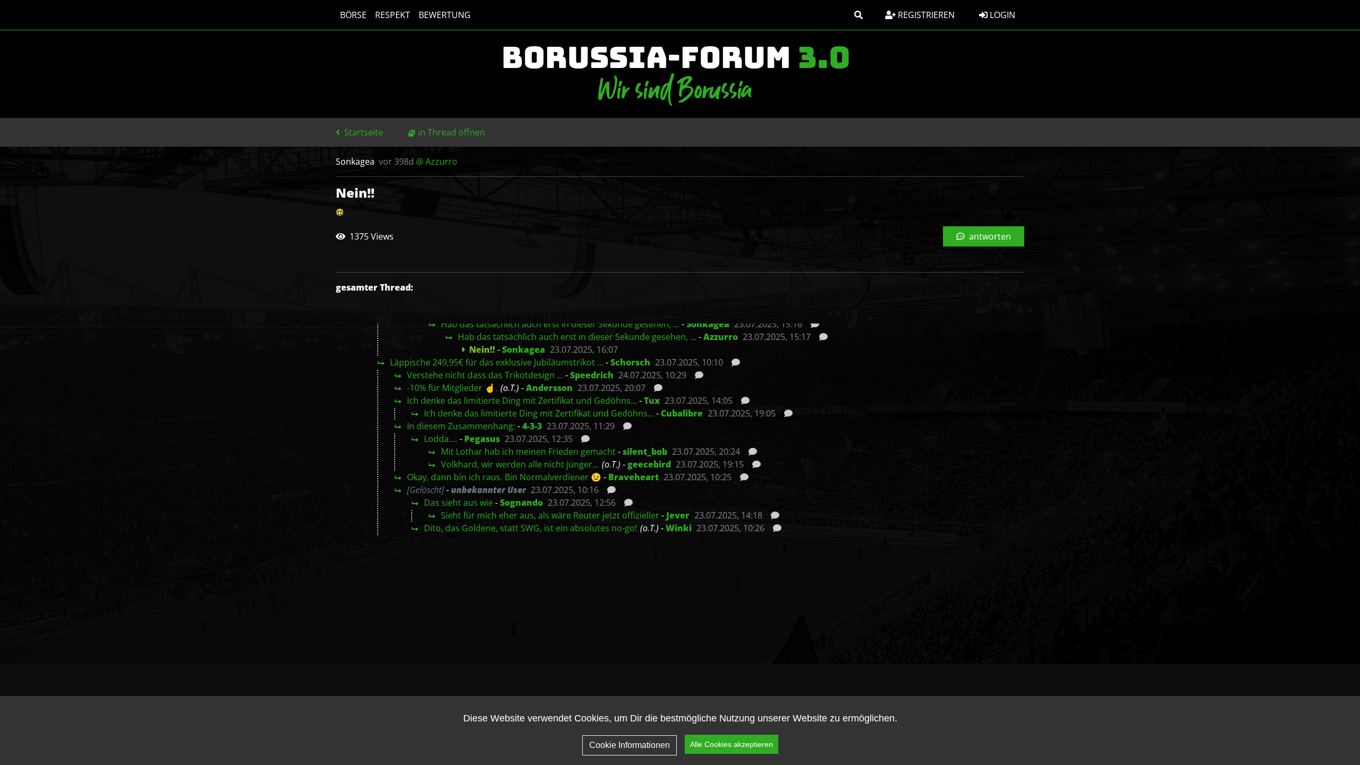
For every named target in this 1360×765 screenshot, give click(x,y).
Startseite (362, 132)
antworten (989, 236)
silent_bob (645, 451)
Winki (679, 528)
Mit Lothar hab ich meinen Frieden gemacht (528, 451)
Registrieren (925, 15)
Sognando (521, 502)
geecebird (649, 464)
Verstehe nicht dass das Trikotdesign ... (485, 375)
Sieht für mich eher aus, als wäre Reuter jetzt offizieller (550, 515)
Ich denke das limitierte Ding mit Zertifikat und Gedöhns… (522, 400)
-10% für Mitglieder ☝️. (452, 388)
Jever (678, 515)
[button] (858, 15)
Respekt (392, 15)
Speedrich (592, 375)
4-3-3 (532, 426)
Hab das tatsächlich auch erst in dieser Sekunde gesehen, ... (560, 324)
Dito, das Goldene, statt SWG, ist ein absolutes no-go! (530, 528)
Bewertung (445, 15)
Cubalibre (682, 413)
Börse (353, 15)
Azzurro (720, 337)
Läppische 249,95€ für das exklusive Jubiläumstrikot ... (497, 362)
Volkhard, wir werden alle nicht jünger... (520, 464)
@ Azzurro (436, 161)
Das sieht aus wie (458, 502)
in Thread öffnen (451, 132)
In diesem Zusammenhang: (461, 426)
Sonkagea (707, 324)
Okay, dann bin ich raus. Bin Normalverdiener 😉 (504, 477)
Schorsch (630, 362)
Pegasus (482, 439)
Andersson (549, 388)
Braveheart (633, 477)
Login (1001, 15)
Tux (652, 400)
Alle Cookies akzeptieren (731, 744)
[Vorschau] (812, 324)
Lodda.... (441, 439)
